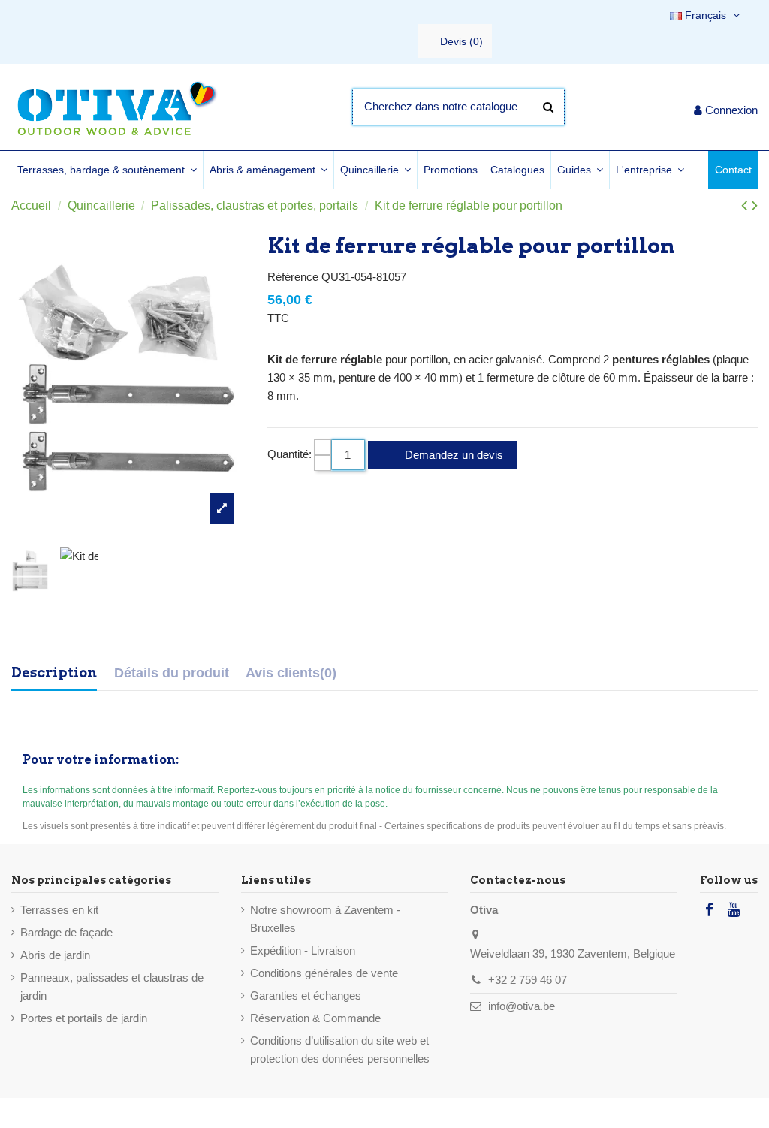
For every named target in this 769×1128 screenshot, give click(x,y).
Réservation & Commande (315, 1018)
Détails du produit (171, 672)
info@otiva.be (521, 1006)
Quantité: (289, 454)
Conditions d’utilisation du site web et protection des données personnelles (340, 1049)
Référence (292, 276)
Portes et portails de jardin (83, 1018)
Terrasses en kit (59, 909)
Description (54, 672)
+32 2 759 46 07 (527, 979)
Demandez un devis (452, 454)
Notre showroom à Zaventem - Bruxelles (325, 918)
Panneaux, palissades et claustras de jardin (112, 986)
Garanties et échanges (305, 995)
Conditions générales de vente (324, 973)
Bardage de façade (66, 932)
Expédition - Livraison (302, 950)
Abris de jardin (55, 955)
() (461, 41)
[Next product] (755, 205)
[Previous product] (746, 205)
